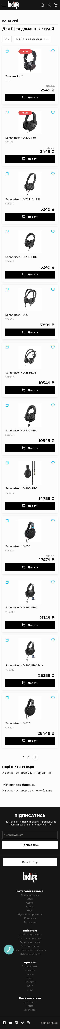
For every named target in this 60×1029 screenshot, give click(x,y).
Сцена (30, 906)
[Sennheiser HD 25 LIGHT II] (30, 183)
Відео (30, 910)
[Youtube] (10, 1023)
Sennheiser (30, 1002)
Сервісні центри (30, 946)
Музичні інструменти (30, 914)
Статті (30, 978)
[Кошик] (56, 5)
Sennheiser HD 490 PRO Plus (24, 665)
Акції (30, 989)
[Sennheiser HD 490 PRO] (30, 592)
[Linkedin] (16, 1023)
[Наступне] (35, 757)
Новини (30, 974)
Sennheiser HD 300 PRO (21, 430)
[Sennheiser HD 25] (30, 299)
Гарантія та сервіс (30, 942)
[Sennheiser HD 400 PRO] (30, 473)
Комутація (30, 918)
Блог (30, 985)
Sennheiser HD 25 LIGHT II (22, 199)
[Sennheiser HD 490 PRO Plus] (30, 650)
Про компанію (30, 966)
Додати (32, 97)
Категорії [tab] (10, 21)
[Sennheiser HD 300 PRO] (30, 415)
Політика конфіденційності (30, 950)
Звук (30, 899)
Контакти (30, 970)
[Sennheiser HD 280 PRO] (30, 241)
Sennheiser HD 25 (16, 314)
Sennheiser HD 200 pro (20, 137)
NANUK (30, 1006)
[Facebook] (4, 1023)
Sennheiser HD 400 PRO (21, 488)
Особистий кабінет (30, 934)
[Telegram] (22, 1023)
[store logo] (13, 5)
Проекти (30, 982)
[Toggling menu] (4, 5)
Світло (30, 902)
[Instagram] (28, 1023)
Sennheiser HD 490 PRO (21, 607)
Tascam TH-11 (14, 76)
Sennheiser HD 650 (17, 723)
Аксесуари (30, 922)
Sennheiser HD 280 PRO (21, 257)
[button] (6, 39)
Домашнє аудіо (30, 895)
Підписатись (30, 844)
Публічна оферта (30, 954)
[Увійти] (49, 5)
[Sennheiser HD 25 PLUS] (30, 357)
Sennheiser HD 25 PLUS (20, 372)
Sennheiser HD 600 (17, 546)
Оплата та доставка (30, 938)
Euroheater (30, 1010)
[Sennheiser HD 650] (30, 707)
